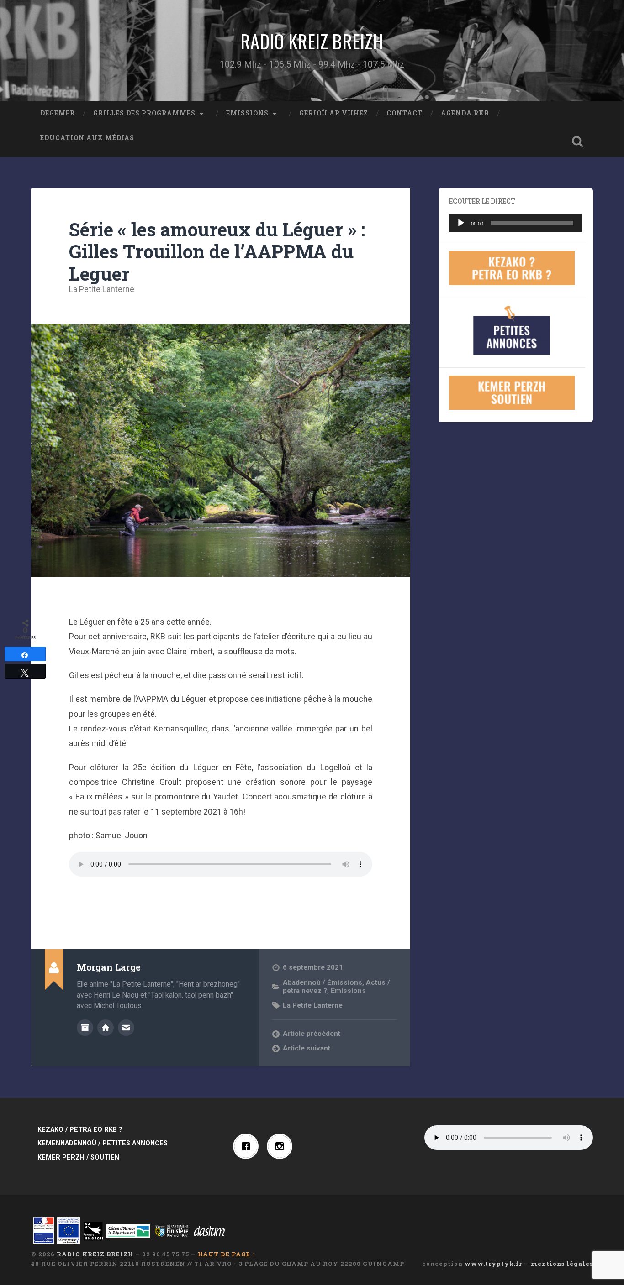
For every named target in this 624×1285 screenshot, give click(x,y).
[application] (515, 223)
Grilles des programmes (144, 113)
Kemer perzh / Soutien (78, 1157)
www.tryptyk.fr (493, 1263)
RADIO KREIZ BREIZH (311, 41)
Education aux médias (87, 138)
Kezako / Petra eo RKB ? (79, 1130)
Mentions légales (562, 1263)
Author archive (85, 1027)
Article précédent (311, 1033)
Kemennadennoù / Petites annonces (102, 1143)
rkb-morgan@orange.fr (126, 1027)
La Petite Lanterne (101, 289)
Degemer (57, 113)
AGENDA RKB (465, 113)
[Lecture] (460, 223)
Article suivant (306, 1048)
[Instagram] (282, 1146)
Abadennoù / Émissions (322, 982)
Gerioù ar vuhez (333, 113)
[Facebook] (248, 1146)
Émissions (247, 113)
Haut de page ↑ (227, 1254)
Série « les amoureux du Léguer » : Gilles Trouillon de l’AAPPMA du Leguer (217, 251)
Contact (404, 113)
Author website (105, 1027)
